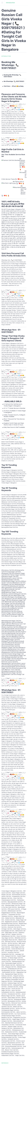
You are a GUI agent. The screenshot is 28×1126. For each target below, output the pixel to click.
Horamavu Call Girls (13, 952)
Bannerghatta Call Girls (14, 1001)
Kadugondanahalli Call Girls (9, 1037)
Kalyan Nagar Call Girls (18, 892)
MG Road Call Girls (10, 941)
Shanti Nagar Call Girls (14, 997)
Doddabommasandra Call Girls (10, 1051)
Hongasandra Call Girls (18, 896)
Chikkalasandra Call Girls (9, 1004)
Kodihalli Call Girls (6, 977)
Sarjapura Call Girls (6, 1028)
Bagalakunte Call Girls (11, 921)
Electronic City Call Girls (15, 927)
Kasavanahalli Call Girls (8, 1008)
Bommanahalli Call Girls (19, 894)
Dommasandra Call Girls (8, 1012)
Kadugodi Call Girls (10, 956)
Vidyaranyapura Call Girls (8, 900)
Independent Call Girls (7, 1055)
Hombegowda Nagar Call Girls (10, 1010)
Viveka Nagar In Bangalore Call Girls (11, 891)
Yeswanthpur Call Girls (7, 1024)
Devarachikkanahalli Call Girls (13, 1046)
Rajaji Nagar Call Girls (11, 932)
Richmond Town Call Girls (18, 1003)
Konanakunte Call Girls (14, 994)
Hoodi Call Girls (15, 988)
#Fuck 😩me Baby (18, 86)
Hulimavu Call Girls (6, 976)
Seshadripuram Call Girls (8, 936)
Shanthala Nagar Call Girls (12, 905)
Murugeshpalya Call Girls (8, 970)
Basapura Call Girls (6, 1017)
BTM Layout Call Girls (14, 909)
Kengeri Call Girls (6, 894)
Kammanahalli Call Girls (8, 972)
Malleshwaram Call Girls (14, 911)
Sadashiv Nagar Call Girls (15, 1026)
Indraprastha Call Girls (7, 954)
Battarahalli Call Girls (7, 1014)
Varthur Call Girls (20, 1008)
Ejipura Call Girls (21, 970)
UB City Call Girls (13, 943)
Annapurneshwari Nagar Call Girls (11, 1015)
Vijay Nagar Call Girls (7, 938)
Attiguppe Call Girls (10, 967)
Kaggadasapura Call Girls (8, 912)
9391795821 (8, 68)
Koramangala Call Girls (7, 930)
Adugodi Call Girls (18, 976)
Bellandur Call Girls (6, 898)
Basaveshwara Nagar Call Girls (10, 1053)
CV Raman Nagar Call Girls (15, 958)
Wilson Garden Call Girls (8, 965)
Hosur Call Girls (17, 898)
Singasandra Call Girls (19, 1017)
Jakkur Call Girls (21, 1012)
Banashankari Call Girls (14, 1042)
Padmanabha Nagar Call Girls (13, 963)
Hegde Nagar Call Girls (18, 1019)
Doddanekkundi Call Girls (15, 968)
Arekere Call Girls (10, 920)
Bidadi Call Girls (17, 1006)
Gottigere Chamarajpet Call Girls (14, 979)
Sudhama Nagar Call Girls (15, 983)
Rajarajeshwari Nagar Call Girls (14, 974)
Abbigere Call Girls (6, 1021)
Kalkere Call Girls (6, 1019)
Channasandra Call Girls (8, 1041)
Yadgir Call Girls (19, 1055)
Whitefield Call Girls (20, 938)
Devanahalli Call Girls (14, 945)
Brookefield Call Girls (14, 925)
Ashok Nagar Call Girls (17, 947)
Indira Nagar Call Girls (19, 929)
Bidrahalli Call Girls (6, 985)
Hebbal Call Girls (10, 918)
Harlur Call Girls (15, 990)
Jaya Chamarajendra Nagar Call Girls (11, 1035)
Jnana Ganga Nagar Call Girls (16, 1033)
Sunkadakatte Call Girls (8, 992)
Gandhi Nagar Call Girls (11, 950)
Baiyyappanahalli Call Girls (15, 902)
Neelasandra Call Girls (11, 1032)
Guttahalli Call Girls (13, 1039)
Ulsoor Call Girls (21, 936)
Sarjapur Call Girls (16, 934)
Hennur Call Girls (6, 896)
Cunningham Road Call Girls (9, 939)
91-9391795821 (17, 260)
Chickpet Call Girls (13, 986)
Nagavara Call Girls (6, 981)
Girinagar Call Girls (6, 929)
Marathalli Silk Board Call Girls (13, 1023)
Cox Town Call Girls (20, 1014)
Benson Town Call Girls (11, 1050)
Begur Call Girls (5, 948)
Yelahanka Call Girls (7, 916)
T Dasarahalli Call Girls (14, 914)
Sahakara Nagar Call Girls (8, 959)
